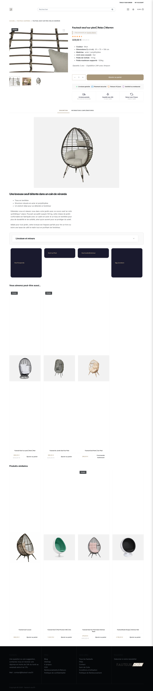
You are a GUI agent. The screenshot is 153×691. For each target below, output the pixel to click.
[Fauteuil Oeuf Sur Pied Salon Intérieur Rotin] (93, 547)
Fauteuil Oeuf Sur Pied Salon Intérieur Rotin (93, 630)
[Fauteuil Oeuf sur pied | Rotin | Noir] (25, 368)
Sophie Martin (91, 32)
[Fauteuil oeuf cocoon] (25, 547)
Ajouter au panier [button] (32, 456)
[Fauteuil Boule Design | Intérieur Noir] (128, 547)
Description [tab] (63, 110)
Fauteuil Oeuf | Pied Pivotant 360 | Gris (59, 629)
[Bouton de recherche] (112, 9)
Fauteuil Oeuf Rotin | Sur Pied (94, 450)
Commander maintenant (101, 456)
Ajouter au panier (115, 77)
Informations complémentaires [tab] (82, 110)
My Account (139, 2)
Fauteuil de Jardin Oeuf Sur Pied (59, 450)
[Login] (133, 9)
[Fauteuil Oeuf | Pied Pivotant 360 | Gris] (59, 547)
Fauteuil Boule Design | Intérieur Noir (128, 629)
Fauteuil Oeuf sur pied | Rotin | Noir (24, 450)
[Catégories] (128, 9)
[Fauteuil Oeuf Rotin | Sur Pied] (93, 368)
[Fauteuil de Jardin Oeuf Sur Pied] (59, 368)
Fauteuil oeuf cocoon (25, 629)
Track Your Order (125, 2)
